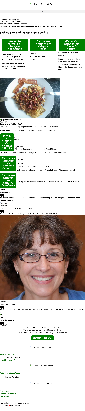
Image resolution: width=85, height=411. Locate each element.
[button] (42, 11)
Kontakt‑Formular (7, 355)
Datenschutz (5, 396)
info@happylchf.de (8, 360)
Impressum (4, 391)
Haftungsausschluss (8, 393)
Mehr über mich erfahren (10, 373)
